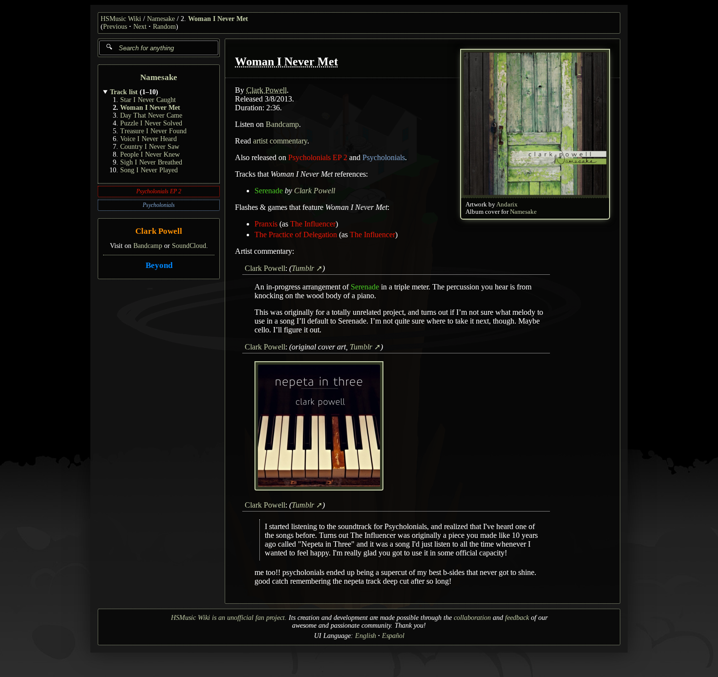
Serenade (268, 190)
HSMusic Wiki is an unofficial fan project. (229, 617)
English (365, 635)
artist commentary (280, 141)
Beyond (159, 265)
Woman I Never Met (218, 18)
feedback (517, 617)
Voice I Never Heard (148, 139)
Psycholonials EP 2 (158, 191)
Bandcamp (147, 245)
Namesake (161, 18)
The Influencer (313, 224)
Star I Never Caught (148, 99)
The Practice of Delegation (295, 234)
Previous (115, 26)
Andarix (507, 204)
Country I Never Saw (149, 146)
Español (393, 635)
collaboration (472, 617)
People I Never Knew (150, 154)
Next (140, 26)
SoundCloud (189, 245)
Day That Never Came (151, 115)
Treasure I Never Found (153, 131)
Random (164, 26)
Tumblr (303, 268)
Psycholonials (159, 205)
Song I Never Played (149, 170)
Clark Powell (158, 231)
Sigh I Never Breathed (151, 162)
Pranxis (265, 224)
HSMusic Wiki (121, 18)
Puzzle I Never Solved (151, 123)
